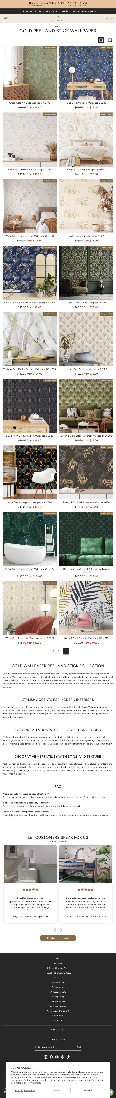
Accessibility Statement (58, 1011)
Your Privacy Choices (58, 1006)
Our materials (58, 987)
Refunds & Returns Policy (58, 968)
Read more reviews (58, 938)
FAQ (58, 958)
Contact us (58, 977)
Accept (56, 1090)
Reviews (58, 963)
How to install (58, 982)
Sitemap (58, 1020)
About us (57, 1030)
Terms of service (58, 1001)
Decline (88, 1090)
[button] (108, 18)
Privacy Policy (34, 1083)
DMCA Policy (58, 1016)
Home (57, 26)
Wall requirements (58, 992)
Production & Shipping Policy (58, 973)
